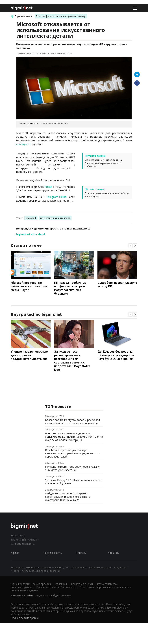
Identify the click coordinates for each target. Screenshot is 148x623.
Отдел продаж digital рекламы (53, 595)
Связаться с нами (82, 584)
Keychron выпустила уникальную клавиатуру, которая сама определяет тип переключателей (72, 453)
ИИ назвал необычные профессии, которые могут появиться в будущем (70, 287)
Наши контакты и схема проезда (31, 584)
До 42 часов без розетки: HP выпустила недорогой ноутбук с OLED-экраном (115, 355)
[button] (130, 245)
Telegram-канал (56, 197)
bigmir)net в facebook (31, 234)
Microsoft (31, 218)
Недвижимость (52, 552)
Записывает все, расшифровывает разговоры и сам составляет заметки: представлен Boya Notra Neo (72, 360)
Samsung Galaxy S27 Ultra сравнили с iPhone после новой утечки (73, 481)
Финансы (113, 552)
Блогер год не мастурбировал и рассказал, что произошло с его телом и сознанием (73, 421)
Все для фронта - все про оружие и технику (60, 16)
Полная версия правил (25, 618)
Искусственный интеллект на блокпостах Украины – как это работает (103, 163)
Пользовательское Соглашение (55, 587)
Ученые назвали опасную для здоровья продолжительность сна (29, 355)
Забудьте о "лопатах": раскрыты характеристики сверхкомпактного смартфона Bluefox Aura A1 (67, 497)
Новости (81, 552)
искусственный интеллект (55, 218)
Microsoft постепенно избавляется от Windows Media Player (29, 286)
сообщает (23, 144)
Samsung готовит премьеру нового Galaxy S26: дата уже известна (72, 468)
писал (48, 186)
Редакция (61, 584)
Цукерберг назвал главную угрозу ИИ (117, 284)
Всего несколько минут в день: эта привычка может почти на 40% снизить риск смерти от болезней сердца (74, 436)
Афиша (15, 552)
